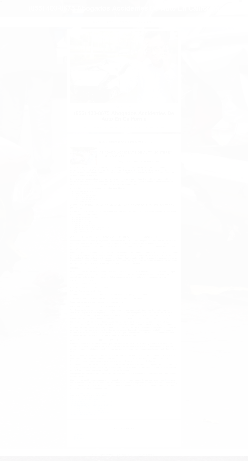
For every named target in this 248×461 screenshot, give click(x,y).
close (1, 1)
